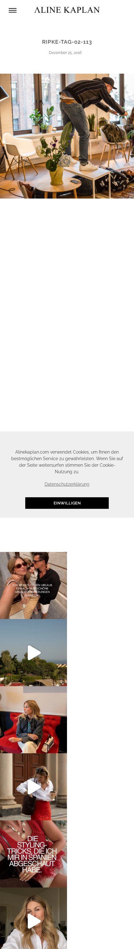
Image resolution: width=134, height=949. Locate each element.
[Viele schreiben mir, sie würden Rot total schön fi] (33, 786)
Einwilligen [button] (67, 503)
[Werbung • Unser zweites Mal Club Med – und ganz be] (33, 652)
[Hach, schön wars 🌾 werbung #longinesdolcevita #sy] (33, 719)
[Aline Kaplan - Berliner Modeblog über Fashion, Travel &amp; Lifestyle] (67, 10)
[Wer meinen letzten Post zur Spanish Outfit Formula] (33, 854)
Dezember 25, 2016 (65, 53)
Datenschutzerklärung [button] (67, 484)
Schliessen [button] (104, 439)
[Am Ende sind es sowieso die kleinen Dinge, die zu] (33, 585)
